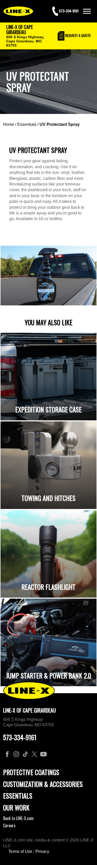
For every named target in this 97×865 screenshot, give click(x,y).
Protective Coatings (31, 772)
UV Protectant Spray (60, 124)
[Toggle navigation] (87, 11)
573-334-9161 (19, 737)
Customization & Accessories (43, 784)
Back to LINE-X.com (18, 818)
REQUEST (77, 35)
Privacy (42, 851)
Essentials (26, 124)
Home (8, 124)
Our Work (16, 807)
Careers (9, 825)
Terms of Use (20, 851)
